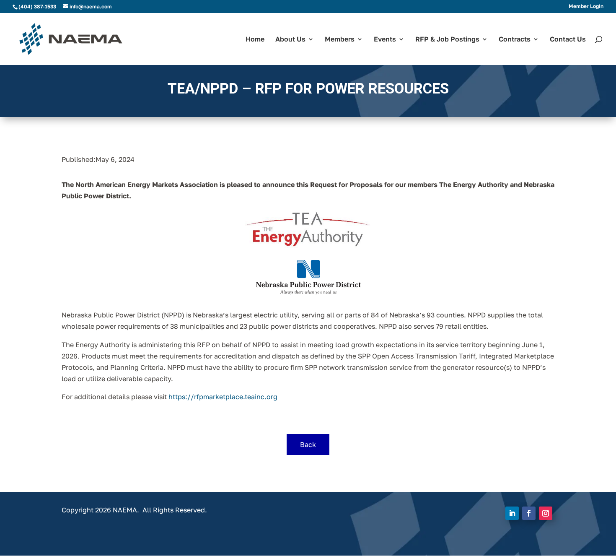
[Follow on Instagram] (545, 513)
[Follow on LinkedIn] (512, 513)
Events (385, 39)
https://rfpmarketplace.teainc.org (222, 396)
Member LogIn (586, 6)
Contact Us (568, 39)
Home (255, 39)
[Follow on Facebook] (529, 513)
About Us (290, 39)
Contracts (515, 39)
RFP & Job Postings (447, 39)
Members (340, 39)
